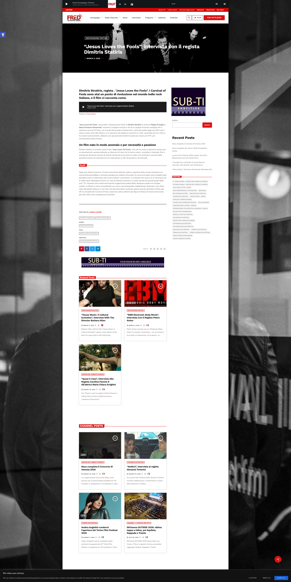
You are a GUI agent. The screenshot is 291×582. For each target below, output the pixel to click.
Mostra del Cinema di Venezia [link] (93, 374)
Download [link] (91, 114)
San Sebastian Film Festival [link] (183, 227)
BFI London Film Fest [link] (180, 193)
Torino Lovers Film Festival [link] (200, 233)
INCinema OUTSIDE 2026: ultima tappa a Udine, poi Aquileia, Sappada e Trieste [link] (144, 530)
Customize (253, 578)
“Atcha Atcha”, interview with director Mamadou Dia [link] (192, 169)
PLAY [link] (197, 17)
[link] (3, 35)
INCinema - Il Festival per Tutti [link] (139, 523)
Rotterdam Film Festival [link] (182, 224)
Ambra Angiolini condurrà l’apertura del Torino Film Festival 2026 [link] (99, 530)
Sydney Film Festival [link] (199, 230)
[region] (145, 576)
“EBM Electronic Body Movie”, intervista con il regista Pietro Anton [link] (143, 317)
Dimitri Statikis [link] (86, 226)
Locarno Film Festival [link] (136, 462)
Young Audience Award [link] (182, 239)
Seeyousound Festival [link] (97, 38)
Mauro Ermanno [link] (102, 218)
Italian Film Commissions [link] (182, 212)
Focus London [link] (203, 202)
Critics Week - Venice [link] (198, 196)
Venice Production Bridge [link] (182, 236)
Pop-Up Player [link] (214, 18)
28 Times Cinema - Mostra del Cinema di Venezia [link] (190, 185)
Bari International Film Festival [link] (185, 191)
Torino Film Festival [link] (89, 523)
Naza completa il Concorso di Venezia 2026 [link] (188, 144)
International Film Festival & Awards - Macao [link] (190, 208)
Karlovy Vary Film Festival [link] (183, 214)
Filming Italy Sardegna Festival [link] (184, 202)
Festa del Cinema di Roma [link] (182, 200)
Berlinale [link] (202, 191)
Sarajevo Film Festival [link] (181, 230)
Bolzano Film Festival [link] (198, 193)
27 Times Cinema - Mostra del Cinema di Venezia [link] (190, 181)
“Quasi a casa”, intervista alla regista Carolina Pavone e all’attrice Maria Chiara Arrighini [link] (98, 381)
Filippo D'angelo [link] (86, 218)
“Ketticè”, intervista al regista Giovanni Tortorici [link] (143, 468)
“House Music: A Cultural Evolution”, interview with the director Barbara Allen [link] (97, 317)
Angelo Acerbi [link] (95, 212)
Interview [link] (85, 303)
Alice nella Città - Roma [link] (182, 187)
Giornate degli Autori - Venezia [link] (184, 206)
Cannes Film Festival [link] (180, 196)
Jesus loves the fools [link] (89, 233)
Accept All (281, 578)
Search (175, 120)
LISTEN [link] (69, 10)
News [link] (83, 455)
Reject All (267, 578)
